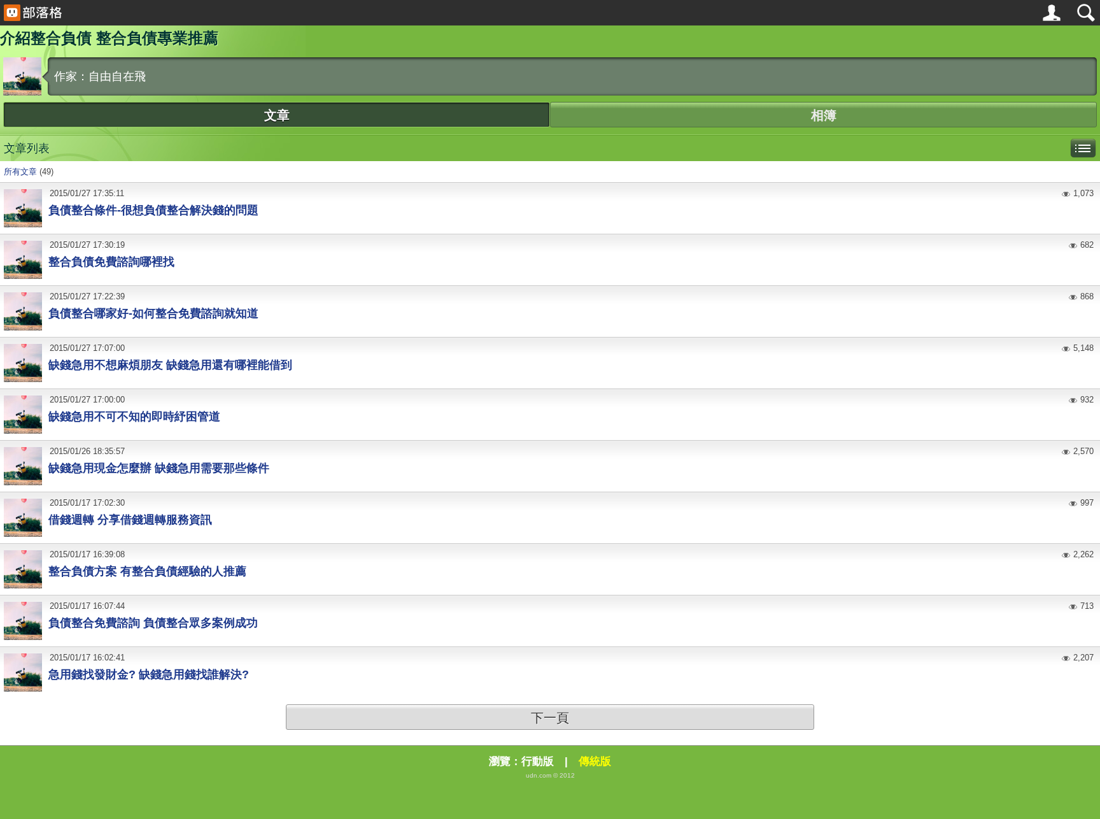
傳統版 (595, 761)
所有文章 (20, 171)
